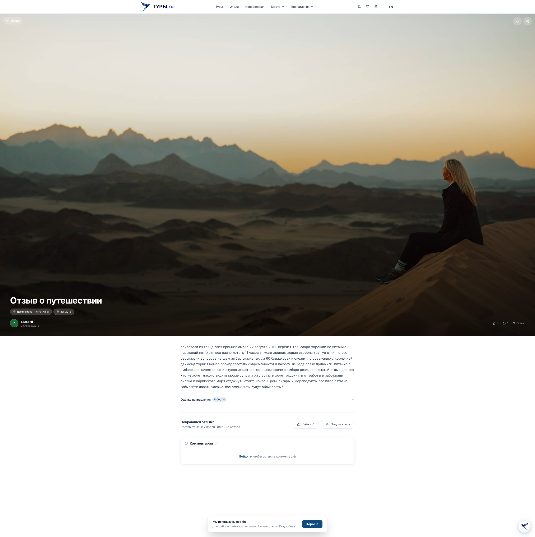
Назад (15, 20)
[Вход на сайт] (376, 6)
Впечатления (300, 6)
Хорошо (312, 524)
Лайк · (308, 424)
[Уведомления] (359, 6)
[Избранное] (367, 6)
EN (391, 7)
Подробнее (287, 526)
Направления (254, 6)
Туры (219, 6)
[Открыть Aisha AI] (524, 525)
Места (275, 6)
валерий (27, 321)
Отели (234, 6)
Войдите (245, 456)
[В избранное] (517, 21)
